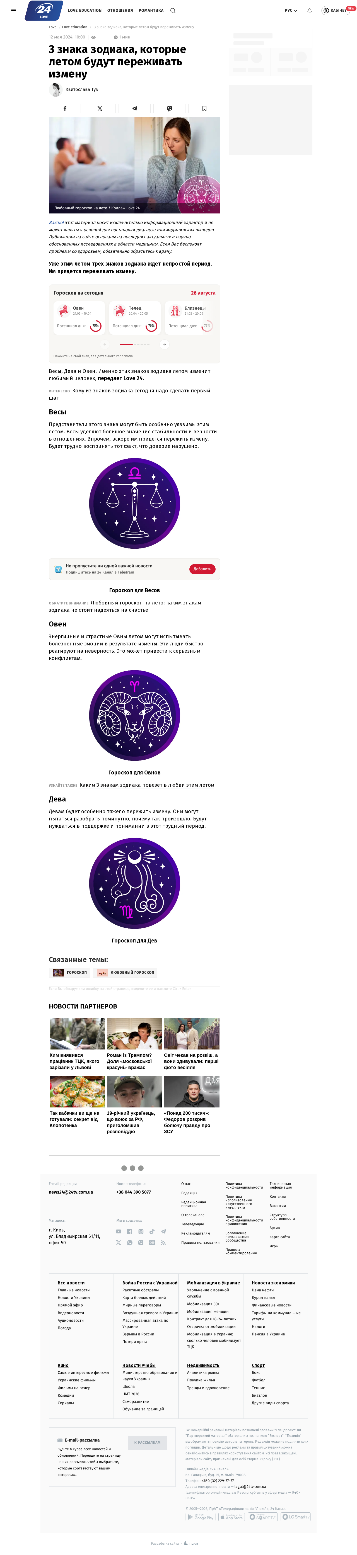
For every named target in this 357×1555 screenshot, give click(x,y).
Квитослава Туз (82, 90)
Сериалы (66, 1403)
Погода (64, 1328)
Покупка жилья (201, 1380)
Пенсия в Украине (268, 1334)
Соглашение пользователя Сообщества (237, 1236)
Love (53, 27)
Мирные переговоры (141, 1305)
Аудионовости (71, 1320)
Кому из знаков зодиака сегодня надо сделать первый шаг (129, 394)
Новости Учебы (139, 1365)
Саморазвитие (135, 1401)
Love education (85, 10)
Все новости (71, 1283)
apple (231, 1517)
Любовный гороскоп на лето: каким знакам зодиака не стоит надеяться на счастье (125, 606)
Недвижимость (203, 1365)
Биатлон (259, 1395)
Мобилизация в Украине (213, 1283)
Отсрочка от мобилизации (211, 1326)
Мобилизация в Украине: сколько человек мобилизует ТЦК (214, 1340)
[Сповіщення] (309, 10)
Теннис (258, 1388)
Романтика (151, 10)
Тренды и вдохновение (208, 1388)
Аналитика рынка (203, 1372)
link (119, 1231)
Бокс (256, 1372)
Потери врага (134, 1341)
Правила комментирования (241, 1251)
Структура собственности (282, 1217)
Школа (128, 1386)
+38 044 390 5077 (134, 1192)
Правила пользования (200, 1243)
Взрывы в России (138, 1334)
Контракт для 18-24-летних (212, 1319)
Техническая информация (281, 1185)
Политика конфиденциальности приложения (244, 1220)
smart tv (263, 1517)
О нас (185, 1184)
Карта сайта (280, 1237)
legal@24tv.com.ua (250, 1486)
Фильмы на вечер (74, 1388)
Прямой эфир (70, 1305)
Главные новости (74, 1290)
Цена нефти (263, 1290)
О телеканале (192, 1215)
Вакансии (278, 1206)
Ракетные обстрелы (140, 1290)
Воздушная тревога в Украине (150, 1313)
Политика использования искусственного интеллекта (238, 1202)
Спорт (258, 1365)
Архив (275, 1228)
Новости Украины (74, 1297)
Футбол (259, 1380)
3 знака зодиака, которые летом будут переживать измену (144, 27)
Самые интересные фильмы (83, 1372)
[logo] (44, 10)
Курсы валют (264, 1297)
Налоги (258, 1326)
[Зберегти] (204, 108)
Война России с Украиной (149, 1283)
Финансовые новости (271, 1305)
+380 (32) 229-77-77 (217, 1481)
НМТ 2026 (130, 1394)
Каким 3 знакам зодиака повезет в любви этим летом (146, 785)
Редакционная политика (193, 1204)
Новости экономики (273, 1283)
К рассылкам (147, 1443)
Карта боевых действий (144, 1297)
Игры (274, 1246)
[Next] (165, 344)
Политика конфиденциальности (244, 1185)
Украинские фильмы (77, 1380)
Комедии (66, 1395)
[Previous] (105, 344)
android (200, 1517)
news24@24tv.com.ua (71, 1192)
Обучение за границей (143, 1409)
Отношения (120, 10)
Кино (63, 1365)
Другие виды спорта (270, 1403)
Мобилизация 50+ (203, 1304)
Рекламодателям (195, 1233)
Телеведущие (192, 1224)
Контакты (278, 1197)
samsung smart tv (296, 1517)
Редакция (189, 1193)
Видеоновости (71, 1313)
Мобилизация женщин (208, 1311)
